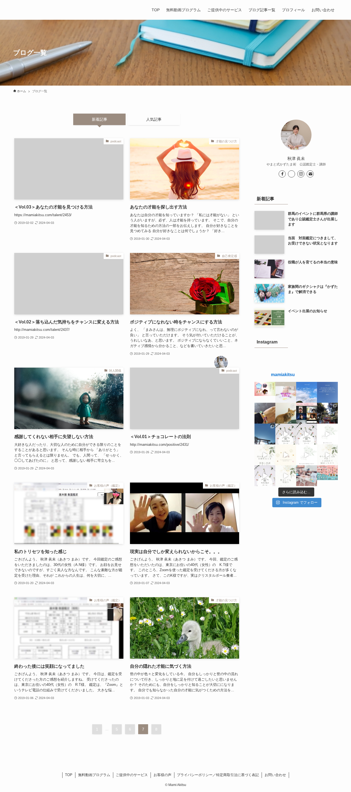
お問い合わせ (275, 775)
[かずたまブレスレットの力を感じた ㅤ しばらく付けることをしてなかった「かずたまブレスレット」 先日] (264, 413)
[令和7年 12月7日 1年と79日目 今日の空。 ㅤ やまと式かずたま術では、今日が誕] (306, 392)
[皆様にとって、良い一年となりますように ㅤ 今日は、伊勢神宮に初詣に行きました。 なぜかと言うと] (264, 434)
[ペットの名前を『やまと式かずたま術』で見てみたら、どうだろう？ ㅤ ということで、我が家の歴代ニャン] (285, 413)
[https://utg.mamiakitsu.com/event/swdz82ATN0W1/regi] (285, 392)
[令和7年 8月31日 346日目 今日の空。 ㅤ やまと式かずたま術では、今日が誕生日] (327, 392)
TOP (68, 775)
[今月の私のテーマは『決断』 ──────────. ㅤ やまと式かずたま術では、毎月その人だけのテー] (285, 434)
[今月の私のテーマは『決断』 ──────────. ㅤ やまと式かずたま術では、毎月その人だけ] (264, 475)
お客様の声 (162, 775)
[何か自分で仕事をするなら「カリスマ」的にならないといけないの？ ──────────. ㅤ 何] (306, 454)
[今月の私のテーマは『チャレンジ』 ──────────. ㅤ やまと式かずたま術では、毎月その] (306, 434)
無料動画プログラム (94, 775)
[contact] (310, 173)
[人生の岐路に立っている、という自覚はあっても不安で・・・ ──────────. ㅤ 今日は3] (285, 454)
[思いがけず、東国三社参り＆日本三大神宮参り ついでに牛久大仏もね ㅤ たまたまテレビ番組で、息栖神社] (327, 413)
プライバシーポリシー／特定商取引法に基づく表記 (218, 775)
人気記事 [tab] (154, 119)
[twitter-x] (291, 173)
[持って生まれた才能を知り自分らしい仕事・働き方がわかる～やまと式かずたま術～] (19, 9)
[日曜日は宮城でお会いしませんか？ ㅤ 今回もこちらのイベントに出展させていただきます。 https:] (327, 475)
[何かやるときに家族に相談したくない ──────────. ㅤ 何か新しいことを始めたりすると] (264, 454)
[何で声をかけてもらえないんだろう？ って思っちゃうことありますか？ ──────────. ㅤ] (327, 434)
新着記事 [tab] (99, 119)
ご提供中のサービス (132, 775)
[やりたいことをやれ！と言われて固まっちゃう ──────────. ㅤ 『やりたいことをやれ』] (327, 454)
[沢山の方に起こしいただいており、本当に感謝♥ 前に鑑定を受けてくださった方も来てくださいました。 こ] (306, 475)
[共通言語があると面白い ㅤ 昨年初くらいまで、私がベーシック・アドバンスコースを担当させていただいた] (306, 413)
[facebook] (282, 173)
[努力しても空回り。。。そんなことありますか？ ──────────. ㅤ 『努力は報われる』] (285, 475)
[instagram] (300, 173)
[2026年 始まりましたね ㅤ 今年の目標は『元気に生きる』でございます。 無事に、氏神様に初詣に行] (264, 392)
